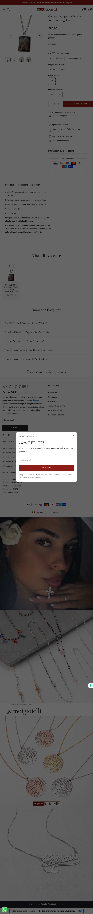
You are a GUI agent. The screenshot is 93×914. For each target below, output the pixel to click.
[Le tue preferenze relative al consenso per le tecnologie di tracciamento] (90, 685)
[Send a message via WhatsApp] (4, 909)
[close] (73, 435)
